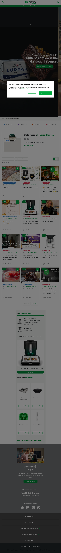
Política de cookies (24, 88)
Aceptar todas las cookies (45, 93)
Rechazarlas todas (32, 93)
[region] (30, 89)
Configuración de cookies (15, 92)
